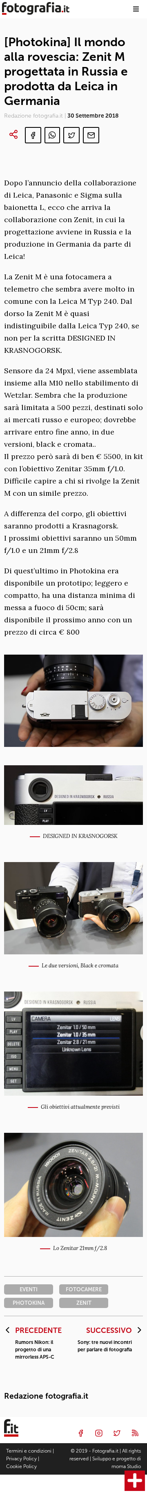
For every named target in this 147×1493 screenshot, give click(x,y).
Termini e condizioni (28, 1451)
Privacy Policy (21, 1459)
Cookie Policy (21, 1466)
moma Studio (126, 1466)
